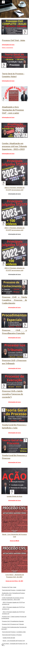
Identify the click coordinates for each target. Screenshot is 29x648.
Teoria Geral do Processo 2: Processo (12, 635)
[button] (2, 645)
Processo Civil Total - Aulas (9, 587)
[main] (14, 40)
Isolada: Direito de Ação (9, 637)
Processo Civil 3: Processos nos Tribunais (13, 624)
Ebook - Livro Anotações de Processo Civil (14, 640)
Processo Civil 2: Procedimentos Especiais (13, 621)
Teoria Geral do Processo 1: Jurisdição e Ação (14, 632)
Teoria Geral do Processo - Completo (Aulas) (13, 590)
